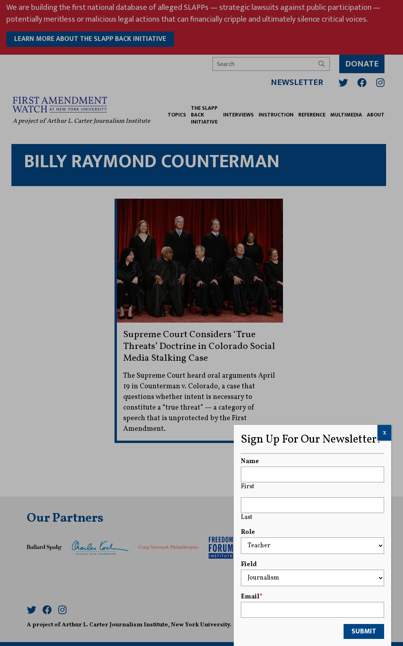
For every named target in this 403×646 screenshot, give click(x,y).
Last (246, 517)
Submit (363, 631)
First (247, 486)
